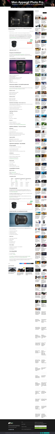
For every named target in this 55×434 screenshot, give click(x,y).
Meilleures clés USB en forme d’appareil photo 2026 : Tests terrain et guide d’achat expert (37, 249)
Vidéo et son (23, 7)
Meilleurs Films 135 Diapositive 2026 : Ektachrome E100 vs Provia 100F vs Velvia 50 (37, 415)
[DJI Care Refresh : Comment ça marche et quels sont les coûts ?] (38, 221)
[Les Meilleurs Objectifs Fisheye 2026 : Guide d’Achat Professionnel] (44, 270)
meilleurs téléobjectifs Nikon (23, 257)
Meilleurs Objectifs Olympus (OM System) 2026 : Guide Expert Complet (37, 87)
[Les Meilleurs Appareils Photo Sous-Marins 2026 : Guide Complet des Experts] (44, 172)
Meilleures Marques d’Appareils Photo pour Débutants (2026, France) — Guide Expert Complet (37, 177)
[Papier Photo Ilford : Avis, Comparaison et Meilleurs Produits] (44, 403)
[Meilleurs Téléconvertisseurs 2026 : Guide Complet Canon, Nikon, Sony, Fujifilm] (44, 245)
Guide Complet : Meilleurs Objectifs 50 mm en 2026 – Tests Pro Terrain (37, 273)
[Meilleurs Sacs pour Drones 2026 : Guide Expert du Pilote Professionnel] (44, 262)
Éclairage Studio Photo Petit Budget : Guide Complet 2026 (37, 297)
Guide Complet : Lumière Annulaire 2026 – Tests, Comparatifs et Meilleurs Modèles (37, 21)
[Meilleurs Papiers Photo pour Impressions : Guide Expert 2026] (38, 348)
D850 (12, 172)
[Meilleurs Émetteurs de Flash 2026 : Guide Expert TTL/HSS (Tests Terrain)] (38, 365)
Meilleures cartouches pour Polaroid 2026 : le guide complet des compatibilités (37, 45)
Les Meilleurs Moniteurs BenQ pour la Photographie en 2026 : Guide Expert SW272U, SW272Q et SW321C (37, 61)
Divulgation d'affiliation (24, 426)
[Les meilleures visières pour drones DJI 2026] (38, 123)
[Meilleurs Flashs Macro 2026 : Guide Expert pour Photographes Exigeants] (38, 357)
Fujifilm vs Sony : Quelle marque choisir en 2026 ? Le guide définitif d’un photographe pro (43, 144)
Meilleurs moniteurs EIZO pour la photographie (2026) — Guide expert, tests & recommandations (43, 352)
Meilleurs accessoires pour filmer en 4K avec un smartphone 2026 (43, 209)
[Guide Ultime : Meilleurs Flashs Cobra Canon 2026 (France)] (38, 317)
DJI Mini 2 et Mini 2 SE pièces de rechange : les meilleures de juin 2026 (38, 392)
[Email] (6, 41)
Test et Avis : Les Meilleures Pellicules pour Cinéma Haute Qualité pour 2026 (37, 266)
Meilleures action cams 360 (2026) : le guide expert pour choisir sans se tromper (43, 78)
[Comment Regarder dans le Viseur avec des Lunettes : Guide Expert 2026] (44, 92)
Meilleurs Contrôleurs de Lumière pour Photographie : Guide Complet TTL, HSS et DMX (37, 79)
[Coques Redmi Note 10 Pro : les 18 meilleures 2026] (38, 140)
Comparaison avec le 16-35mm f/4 (13, 158)
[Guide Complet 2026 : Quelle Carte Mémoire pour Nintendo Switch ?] (38, 92)
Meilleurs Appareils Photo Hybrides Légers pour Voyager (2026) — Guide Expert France (44, 136)
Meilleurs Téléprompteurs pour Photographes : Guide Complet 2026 (43, 336)
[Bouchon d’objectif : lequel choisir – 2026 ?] (44, 365)
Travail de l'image (40, 7)
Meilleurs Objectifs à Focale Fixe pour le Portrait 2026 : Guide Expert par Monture (43, 185)
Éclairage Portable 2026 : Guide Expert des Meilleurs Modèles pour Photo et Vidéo (44, 328)
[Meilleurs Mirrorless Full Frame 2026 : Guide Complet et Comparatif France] (44, 301)
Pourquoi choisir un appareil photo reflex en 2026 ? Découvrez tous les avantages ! (43, 159)
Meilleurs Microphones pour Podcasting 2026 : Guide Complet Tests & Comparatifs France (44, 241)
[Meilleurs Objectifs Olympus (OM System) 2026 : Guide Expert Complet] (38, 83)
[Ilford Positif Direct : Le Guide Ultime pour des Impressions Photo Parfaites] (44, 317)
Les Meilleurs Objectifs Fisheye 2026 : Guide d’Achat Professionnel (44, 273)
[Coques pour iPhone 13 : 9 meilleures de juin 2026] (44, 197)
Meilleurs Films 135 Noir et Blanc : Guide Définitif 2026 (44, 400)
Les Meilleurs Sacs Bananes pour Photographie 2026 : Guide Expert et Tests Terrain (44, 151)
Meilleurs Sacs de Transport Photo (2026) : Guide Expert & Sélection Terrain (43, 297)
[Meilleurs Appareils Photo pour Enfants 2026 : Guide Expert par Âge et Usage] (38, 148)
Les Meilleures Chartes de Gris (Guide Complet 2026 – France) (37, 184)
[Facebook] (6, 34)
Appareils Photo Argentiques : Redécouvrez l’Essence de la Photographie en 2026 (37, 168)
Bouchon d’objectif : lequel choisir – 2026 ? (43, 368)
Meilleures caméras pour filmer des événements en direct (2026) (37, 280)
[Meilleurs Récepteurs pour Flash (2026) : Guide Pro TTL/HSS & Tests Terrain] (38, 380)
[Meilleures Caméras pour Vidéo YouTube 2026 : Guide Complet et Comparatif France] (38, 25)
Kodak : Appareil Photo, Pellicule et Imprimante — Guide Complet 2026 (38, 52)
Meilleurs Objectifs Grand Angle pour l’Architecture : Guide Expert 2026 (43, 192)
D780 (13, 172)
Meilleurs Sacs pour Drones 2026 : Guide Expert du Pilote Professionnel (44, 265)
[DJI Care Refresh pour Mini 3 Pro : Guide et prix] (44, 373)
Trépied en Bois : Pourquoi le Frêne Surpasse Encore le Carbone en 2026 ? (37, 103)
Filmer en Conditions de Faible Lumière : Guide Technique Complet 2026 (43, 232)
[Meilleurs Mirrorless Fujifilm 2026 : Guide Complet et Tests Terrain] (44, 41)
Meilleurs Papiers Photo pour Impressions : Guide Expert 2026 (37, 351)
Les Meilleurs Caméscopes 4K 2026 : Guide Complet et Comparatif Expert (43, 361)
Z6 (12, 173)
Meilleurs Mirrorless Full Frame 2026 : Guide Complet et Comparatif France (43, 305)
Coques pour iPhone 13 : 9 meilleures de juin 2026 (44, 200)
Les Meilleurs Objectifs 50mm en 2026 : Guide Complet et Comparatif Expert (37, 407)
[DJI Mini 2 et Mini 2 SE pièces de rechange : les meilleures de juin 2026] (38, 388)
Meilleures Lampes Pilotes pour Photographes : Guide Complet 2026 (37, 289)
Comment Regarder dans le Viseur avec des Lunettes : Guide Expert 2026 (44, 96)
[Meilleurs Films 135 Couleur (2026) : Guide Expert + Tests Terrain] (38, 396)
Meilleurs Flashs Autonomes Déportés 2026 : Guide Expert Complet (43, 344)
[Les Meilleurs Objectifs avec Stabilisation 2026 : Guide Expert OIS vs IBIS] (38, 205)
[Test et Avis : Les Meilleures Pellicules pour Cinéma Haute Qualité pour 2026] (38, 262)
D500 (15, 172)
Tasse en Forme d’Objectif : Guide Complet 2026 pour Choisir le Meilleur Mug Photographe (20, 273)
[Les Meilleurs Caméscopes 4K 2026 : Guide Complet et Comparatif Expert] (44, 357)
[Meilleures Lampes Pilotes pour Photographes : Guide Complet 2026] (38, 285)
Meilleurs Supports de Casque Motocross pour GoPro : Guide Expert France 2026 (37, 119)
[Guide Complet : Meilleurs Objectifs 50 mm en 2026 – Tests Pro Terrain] (38, 270)
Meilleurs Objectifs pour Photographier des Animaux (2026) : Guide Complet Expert (37, 193)
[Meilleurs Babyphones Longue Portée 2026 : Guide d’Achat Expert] (44, 25)
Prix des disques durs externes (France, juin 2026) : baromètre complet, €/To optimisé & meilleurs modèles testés (43, 87)
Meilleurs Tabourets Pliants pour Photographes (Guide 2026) (44, 37)
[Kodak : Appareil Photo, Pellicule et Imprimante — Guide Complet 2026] (38, 49)
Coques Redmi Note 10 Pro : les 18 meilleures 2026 (37, 143)
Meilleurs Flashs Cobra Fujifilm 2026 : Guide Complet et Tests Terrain (37, 328)
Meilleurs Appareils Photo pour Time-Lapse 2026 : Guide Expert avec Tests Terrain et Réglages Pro (44, 384)
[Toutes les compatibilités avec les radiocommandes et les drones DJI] (44, 123)
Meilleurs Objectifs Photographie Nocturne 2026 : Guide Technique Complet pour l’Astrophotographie (38, 201)
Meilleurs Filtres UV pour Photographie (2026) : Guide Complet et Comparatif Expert (43, 70)
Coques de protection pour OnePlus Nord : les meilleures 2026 (37, 376)
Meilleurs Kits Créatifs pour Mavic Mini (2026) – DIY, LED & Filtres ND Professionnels (44, 103)
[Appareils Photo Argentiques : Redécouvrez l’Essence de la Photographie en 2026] (38, 164)
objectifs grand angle (13, 37)
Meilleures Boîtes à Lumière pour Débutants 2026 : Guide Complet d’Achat (43, 289)
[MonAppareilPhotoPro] (27, 3)
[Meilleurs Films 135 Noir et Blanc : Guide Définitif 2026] (44, 396)
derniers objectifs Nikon (15, 191)
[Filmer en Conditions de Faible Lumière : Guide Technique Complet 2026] (44, 228)
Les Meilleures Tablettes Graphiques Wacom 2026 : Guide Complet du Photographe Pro (43, 258)
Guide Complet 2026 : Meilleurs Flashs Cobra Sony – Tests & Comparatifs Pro (37, 344)
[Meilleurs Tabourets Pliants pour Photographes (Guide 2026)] (44, 33)
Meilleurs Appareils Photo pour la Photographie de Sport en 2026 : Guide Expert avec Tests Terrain (38, 160)
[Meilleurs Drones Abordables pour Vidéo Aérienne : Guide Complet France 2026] (38, 213)
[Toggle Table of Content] (17, 50)
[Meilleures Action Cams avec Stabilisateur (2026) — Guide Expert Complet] (44, 57)
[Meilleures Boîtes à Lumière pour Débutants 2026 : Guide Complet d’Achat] (44, 285)
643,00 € (14, 254)
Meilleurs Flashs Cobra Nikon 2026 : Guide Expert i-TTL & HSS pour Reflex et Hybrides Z (37, 313)
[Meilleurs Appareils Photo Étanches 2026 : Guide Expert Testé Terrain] (44, 116)
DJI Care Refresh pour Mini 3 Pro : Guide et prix (43, 376)
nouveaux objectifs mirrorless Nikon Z (19, 54)
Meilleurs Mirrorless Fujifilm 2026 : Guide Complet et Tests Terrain (43, 45)
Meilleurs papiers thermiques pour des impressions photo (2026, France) (43, 53)
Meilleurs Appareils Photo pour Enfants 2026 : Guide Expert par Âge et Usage (38, 151)
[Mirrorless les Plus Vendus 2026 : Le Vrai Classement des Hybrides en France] (38, 33)
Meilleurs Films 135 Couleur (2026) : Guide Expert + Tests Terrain (37, 400)
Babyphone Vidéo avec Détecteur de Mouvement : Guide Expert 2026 (37, 257)
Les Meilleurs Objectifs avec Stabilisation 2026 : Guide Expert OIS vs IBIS (37, 209)
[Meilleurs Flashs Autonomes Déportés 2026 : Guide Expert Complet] (44, 340)
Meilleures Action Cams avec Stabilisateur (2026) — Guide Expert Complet (43, 61)
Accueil (12, 7)
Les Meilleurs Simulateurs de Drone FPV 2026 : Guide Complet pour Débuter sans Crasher (44, 416)
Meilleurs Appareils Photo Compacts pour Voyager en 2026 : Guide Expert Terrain (38, 135)
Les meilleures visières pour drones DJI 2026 (37, 127)
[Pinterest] (6, 39)
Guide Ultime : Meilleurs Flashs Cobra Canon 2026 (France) (37, 320)
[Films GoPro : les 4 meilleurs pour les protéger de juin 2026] (44, 221)
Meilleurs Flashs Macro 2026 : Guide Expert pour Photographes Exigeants (37, 361)
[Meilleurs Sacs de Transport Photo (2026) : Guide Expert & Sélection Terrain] (44, 293)
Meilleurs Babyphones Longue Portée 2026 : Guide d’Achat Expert (43, 29)
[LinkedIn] (6, 38)
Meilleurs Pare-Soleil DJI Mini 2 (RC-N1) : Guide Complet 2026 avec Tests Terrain (37, 111)
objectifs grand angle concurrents (21, 124)
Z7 (13, 173)
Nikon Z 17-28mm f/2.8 (18, 88)
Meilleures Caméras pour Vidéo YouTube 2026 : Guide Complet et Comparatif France (37, 29)
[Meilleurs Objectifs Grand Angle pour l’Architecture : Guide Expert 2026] (44, 189)
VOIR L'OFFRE (29, 204)
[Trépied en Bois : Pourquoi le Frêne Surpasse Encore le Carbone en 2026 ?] (38, 99)
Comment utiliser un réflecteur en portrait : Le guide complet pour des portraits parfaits (43, 313)
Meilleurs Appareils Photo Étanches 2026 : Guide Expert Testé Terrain (44, 119)
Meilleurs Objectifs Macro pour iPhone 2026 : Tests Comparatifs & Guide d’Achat (37, 70)
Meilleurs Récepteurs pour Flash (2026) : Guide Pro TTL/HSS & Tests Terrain (37, 384)
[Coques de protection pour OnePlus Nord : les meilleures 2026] (38, 373)
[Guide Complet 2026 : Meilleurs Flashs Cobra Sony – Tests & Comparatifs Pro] (38, 340)
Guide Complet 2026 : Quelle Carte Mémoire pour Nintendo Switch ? (37, 96)
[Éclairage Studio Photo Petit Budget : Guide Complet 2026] (38, 293)
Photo (15, 7)
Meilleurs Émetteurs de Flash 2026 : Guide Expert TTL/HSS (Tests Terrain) (37, 369)
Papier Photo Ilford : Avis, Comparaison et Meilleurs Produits (44, 407)
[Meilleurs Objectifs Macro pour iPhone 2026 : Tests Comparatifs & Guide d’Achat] (38, 66)
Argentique (35, 7)
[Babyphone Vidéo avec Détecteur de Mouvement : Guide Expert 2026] (38, 253)
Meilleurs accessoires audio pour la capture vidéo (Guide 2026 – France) (37, 240)
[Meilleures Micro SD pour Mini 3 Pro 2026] (38, 228)
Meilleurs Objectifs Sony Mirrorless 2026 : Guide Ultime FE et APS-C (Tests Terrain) (29, 273)
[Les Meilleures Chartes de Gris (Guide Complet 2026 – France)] (38, 181)
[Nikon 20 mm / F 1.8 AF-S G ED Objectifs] (14, 44)
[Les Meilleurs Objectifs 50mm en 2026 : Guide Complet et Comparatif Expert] (38, 403)
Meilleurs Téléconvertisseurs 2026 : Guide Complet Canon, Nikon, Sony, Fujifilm (43, 249)
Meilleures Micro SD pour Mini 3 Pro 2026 (37, 232)
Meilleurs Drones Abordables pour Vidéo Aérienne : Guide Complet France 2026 (37, 217)
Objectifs (18, 7)
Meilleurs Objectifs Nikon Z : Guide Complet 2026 (12, 273)
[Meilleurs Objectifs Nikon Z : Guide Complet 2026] (12, 269)
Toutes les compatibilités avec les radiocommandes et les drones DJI (44, 127)
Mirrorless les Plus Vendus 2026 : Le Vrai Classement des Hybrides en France (37, 37)
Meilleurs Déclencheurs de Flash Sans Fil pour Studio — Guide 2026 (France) (37, 336)
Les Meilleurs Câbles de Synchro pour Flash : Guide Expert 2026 (43, 392)
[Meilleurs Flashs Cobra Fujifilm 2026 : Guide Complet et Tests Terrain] (38, 324)
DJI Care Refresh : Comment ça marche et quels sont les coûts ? (37, 225)
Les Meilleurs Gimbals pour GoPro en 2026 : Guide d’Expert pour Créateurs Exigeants (44, 217)
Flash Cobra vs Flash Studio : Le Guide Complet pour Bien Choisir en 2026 (37, 305)
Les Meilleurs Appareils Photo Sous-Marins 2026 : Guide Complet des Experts (43, 176)
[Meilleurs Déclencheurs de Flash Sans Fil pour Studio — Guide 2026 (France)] (38, 332)
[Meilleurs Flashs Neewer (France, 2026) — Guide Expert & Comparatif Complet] (44, 107)
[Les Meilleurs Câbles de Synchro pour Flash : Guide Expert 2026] (44, 388)
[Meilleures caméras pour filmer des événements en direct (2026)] (38, 277)
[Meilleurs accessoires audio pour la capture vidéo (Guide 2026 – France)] (38, 236)
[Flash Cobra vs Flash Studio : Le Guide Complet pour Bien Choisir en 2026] (38, 301)
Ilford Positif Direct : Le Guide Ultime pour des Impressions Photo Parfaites (43, 321)
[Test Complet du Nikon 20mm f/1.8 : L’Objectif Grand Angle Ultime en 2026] (20, 19)
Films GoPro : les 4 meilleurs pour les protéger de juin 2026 (43, 225)
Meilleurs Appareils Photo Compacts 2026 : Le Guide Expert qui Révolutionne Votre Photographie (44, 168)
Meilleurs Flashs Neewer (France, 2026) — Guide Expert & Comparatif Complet (43, 111)
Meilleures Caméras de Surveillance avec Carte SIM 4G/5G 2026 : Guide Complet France (44, 21)
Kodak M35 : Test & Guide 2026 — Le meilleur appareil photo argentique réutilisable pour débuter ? (43, 281)
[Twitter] (6, 36)
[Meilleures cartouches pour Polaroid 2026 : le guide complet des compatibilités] (38, 41)
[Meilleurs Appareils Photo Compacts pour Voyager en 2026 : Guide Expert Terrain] (38, 131)
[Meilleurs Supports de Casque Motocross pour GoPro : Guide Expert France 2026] (38, 116)
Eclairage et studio (29, 7)
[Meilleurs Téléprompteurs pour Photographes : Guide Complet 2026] (44, 332)
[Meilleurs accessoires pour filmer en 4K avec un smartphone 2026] (44, 205)
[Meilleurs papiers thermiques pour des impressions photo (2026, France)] (44, 49)
